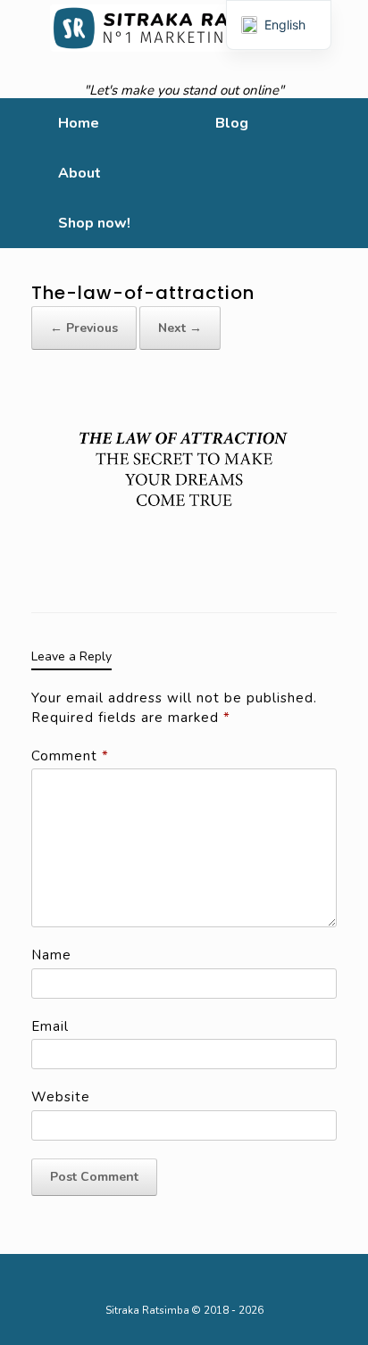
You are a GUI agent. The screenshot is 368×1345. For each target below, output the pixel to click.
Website (60, 1097)
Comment (70, 756)
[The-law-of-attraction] (184, 480)
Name (51, 955)
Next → (180, 328)
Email (50, 1026)
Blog (231, 123)
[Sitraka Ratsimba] (184, 27)
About (79, 173)
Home (78, 123)
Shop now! (94, 223)
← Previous (84, 328)
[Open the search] (341, 173)
